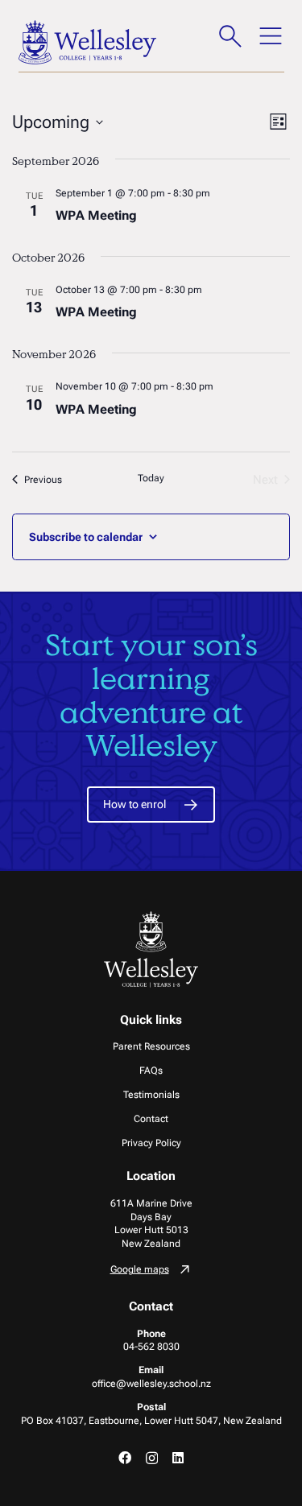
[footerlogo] (151, 949)
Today (151, 478)
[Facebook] (124, 1457)
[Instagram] (152, 1458)
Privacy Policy (151, 1143)
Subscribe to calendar (86, 536)
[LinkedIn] (178, 1457)
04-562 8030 (151, 1346)
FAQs (151, 1070)
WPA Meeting (96, 215)
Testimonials (151, 1094)
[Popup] (230, 35)
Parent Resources (151, 1046)
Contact (151, 1118)
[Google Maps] (151, 1271)
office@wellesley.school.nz (151, 1383)
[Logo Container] (88, 42)
